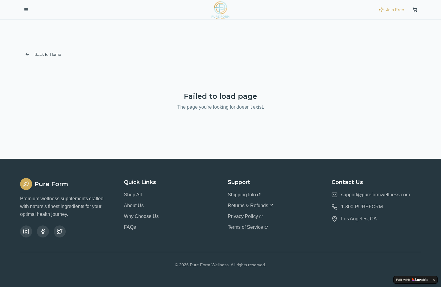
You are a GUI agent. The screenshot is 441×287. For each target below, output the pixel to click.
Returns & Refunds (248, 205)
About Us (134, 205)
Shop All (133, 194)
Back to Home (47, 54)
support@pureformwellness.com (375, 194)
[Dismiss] (433, 279)
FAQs (130, 227)
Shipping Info (242, 194)
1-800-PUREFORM (362, 206)
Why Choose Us (141, 216)
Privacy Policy (243, 216)
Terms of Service (245, 227)
